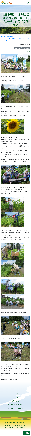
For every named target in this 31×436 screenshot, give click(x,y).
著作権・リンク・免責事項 (15, 408)
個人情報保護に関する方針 (15, 405)
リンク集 (15, 393)
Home (3, 36)
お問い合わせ (15, 401)
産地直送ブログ (11, 36)
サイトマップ (15, 397)
